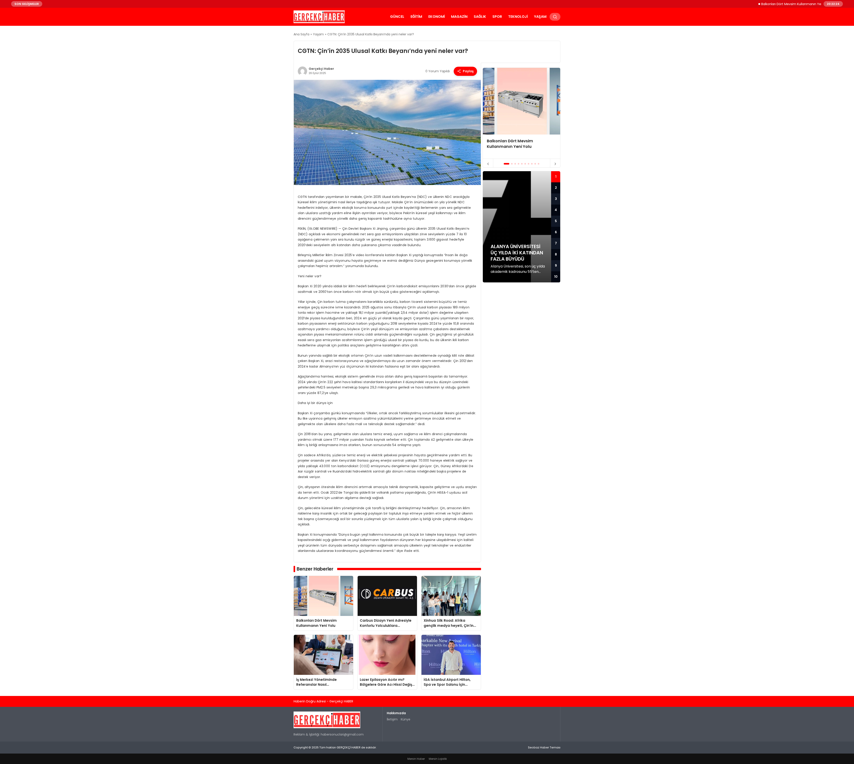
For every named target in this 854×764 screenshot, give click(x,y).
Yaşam (540, 16)
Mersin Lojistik (438, 759)
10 (556, 276)
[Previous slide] (488, 164)
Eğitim (416, 16)
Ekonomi (436, 16)
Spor (497, 16)
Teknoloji (518, 16)
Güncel (397, 16)
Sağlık (480, 16)
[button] (506, 164)
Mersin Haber (416, 759)
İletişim (392, 719)
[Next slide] (555, 164)
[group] (521, 113)
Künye (405, 719)
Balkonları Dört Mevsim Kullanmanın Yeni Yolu (772, 4)
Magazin (459, 16)
